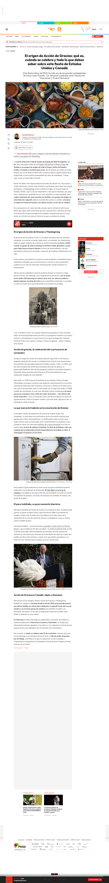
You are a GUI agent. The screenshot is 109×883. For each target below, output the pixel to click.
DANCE (58, 23)
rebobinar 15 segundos (49, 880)
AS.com (73, 844)
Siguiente (64, 880)
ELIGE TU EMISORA (94, 879)
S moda (65, 849)
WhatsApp (8, 143)
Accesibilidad (29, 840)
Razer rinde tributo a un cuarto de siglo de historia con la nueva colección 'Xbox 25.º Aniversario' (90, 202)
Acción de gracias (18, 648)
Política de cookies (50, 840)
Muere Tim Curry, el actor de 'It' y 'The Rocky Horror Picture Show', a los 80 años (90, 184)
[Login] (101, 29)
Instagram (44, 821)
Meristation (81, 849)
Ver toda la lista (89, 272)
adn (78, 844)
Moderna (42, 849)
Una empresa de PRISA (20, 845)
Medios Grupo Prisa (20, 850)
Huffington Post (37, 846)
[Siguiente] (102, 47)
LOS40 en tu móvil (75, 840)
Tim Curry (23, 47)
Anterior (45, 880)
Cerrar (102, 42)
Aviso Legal (21, 840)
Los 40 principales (43, 844)
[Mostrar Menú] (8, 29)
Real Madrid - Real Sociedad (70, 47)
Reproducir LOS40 (69, 223)
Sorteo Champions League (35, 47)
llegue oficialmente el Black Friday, (52, 164)
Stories (64, 821)
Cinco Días (58, 846)
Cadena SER (67, 844)
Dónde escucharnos (86, 840)
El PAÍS (35, 844)
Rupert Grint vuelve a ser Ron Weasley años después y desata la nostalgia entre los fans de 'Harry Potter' (90, 193)
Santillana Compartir (60, 844)
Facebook (8, 134)
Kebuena (83, 846)
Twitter (8, 139)
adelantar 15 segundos (60, 880)
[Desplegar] (54, 874)
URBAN (75, 23)
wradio (51, 846)
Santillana (51, 844)
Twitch (61, 821)
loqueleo (73, 849)
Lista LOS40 (9, 36)
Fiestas (26, 648)
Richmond (34, 849)
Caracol (85, 844)
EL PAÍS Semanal (71, 846)
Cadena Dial (65, 846)
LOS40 (23, 23)
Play (54, 879)
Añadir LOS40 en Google (24, 147)
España (94, 29)
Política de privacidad (39, 840)
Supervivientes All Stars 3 (87, 47)
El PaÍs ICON (58, 849)
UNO (47, 846)
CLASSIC (41, 23)
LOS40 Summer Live (56, 36)
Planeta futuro (77, 846)
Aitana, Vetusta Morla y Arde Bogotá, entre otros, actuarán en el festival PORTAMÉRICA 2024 (32, 810)
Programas (27, 36)
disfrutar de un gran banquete (49, 424)
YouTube (51, 821)
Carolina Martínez (28, 135)
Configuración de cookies (63, 840)
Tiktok (47, 821)
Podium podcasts (50, 849)
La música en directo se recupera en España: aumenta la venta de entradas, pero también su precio (53, 810)
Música (17, 36)
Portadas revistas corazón (52, 47)
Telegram (8, 148)
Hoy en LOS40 (44, 36)
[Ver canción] (82, 244)
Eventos (36, 36)
